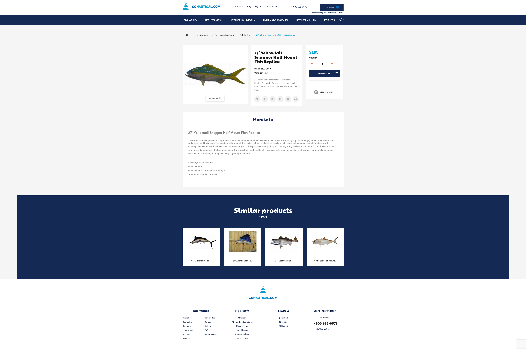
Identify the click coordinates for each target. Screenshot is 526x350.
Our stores (209, 322)
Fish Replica (245, 35)
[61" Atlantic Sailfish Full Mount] (242, 242)
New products (210, 318)
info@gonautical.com (325, 329)
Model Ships (190, 20)
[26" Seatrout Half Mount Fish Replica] (284, 242)
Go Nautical (325, 317)
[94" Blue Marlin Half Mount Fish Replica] (201, 242)
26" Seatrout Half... (284, 261)
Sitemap (186, 338)
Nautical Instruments (243, 20)
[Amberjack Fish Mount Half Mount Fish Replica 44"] (325, 242)
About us (186, 334)
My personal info (242, 334)
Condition (258, 73)
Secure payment (211, 334)
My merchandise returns (242, 322)
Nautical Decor (213, 20)
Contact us (187, 326)
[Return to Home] (187, 35)
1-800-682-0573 (299, 6)
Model (257, 69)
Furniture (329, 20)
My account (242, 310)
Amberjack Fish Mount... (325, 261)
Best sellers (187, 322)
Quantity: (313, 58)
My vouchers (242, 338)
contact (239, 6)
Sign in (258, 6)
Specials (186, 318)
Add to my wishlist (327, 92)
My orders (242, 318)
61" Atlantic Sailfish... (242, 261)
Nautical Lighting (306, 20)
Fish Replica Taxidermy (275, 20)
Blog (249, 6)
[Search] (341, 20)
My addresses (242, 330)
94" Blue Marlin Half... (201, 261)
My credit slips (242, 326)
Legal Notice (188, 330)
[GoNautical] (201, 6)
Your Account (271, 6)
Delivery (208, 326)
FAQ (206, 330)
